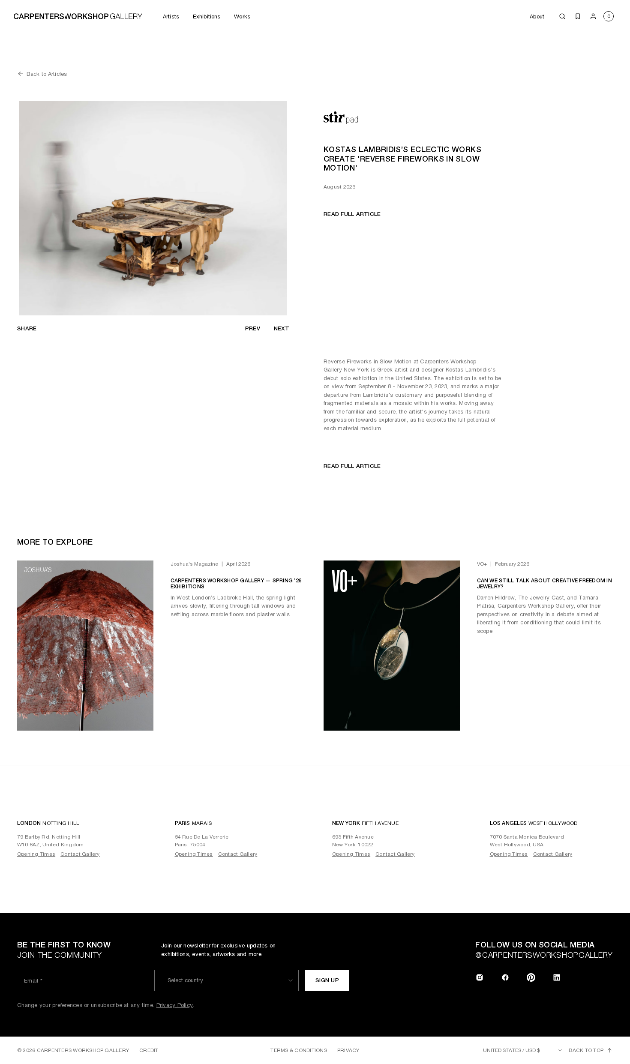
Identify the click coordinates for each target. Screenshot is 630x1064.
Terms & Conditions (298, 1050)
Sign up (327, 980)
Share (26, 328)
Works (242, 16)
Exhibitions (206, 16)
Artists (171, 16)
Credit (148, 1050)
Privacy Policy (174, 1005)
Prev (252, 328)
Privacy (348, 1050)
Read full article (352, 214)
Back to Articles (47, 74)
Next (281, 328)
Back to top (586, 1050)
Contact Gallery (80, 854)
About (537, 16)
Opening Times (36, 854)
